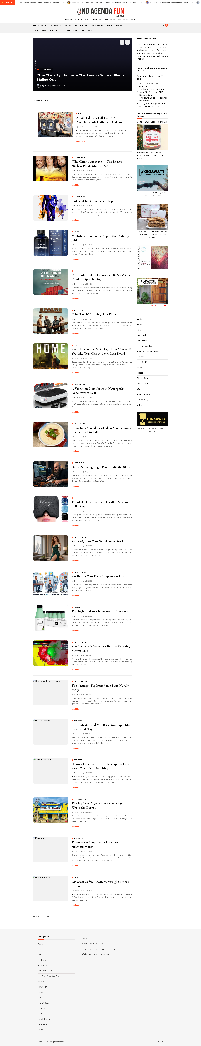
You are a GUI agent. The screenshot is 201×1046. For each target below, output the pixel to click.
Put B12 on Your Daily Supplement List (98, 576)
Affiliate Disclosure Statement (95, 954)
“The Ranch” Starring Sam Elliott (95, 314)
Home (84, 938)
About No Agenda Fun (92, 943)
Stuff (139, 389)
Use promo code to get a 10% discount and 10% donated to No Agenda (152, 234)
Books (68, 25)
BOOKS (77, 271)
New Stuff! (142, 362)
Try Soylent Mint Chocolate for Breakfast (100, 611)
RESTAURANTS (80, 799)
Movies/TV (56, 25)
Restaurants (81, 25)
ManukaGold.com (151, 122)
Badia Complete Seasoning (152, 89)
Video (139, 405)
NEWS (80, 113)
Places (140, 373)
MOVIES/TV (78, 310)
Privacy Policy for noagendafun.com (98, 949)
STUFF (76, 232)
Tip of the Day (40, 25)
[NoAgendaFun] (100, 13)
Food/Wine (97, 25)
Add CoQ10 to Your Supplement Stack (98, 541)
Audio (139, 319)
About (119, 25)
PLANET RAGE (79, 157)
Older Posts (42, 917)
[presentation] (122, 42)
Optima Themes (58, 1042)
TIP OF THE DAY (80, 498)
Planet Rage (70, 30)
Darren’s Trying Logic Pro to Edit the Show (101, 467)
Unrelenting (87, 30)
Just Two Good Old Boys (48, 30)
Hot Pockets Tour (145, 346)
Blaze (76, 170)
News (109, 25)
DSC (139, 330)
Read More (80, 141)
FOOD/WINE (79, 607)
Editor (81, 127)
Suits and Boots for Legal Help (62, 80)
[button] (35, 60)
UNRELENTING (80, 384)
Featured (141, 335)
